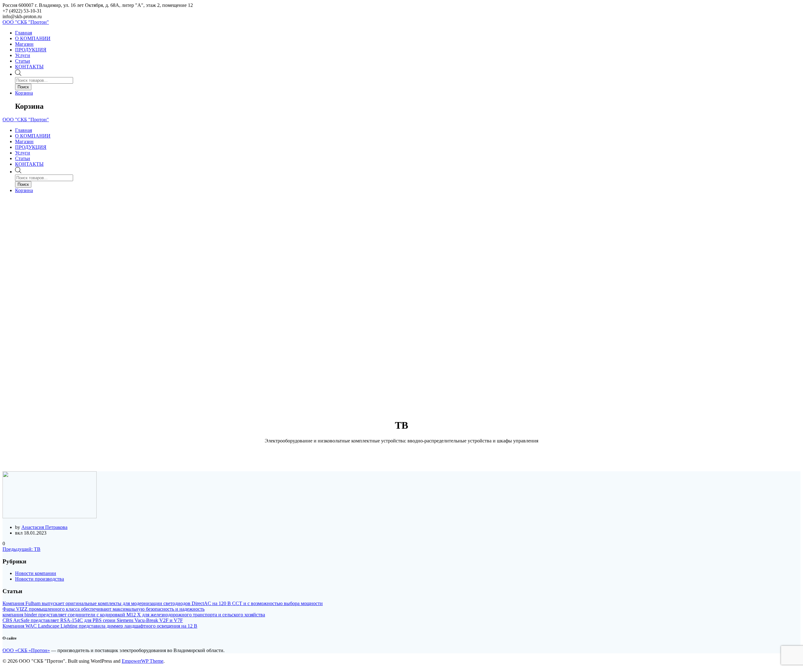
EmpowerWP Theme (142, 661)
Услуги (22, 55)
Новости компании (35, 573)
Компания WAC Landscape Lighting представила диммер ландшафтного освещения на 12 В (100, 626)
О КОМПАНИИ (33, 38)
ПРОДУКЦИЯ (30, 49)
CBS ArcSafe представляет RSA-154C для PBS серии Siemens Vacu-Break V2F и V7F (93, 620)
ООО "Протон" (26, 22)
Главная (23, 32)
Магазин (24, 44)
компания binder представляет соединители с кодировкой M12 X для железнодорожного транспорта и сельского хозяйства (134, 614)
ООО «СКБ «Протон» (26, 650)
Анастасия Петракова (44, 527)
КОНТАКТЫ (29, 66)
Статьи (22, 61)
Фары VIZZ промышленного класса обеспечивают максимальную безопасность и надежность (104, 609)
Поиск (23, 87)
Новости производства (39, 579)
